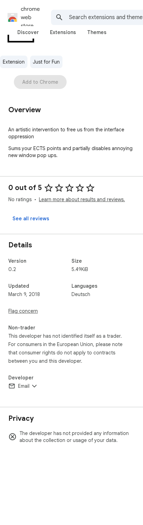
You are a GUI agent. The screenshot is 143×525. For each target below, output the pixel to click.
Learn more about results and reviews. (82, 199)
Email (24, 386)
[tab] (28, 32)
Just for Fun (46, 62)
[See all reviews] (30, 218)
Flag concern (23, 311)
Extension (14, 62)
